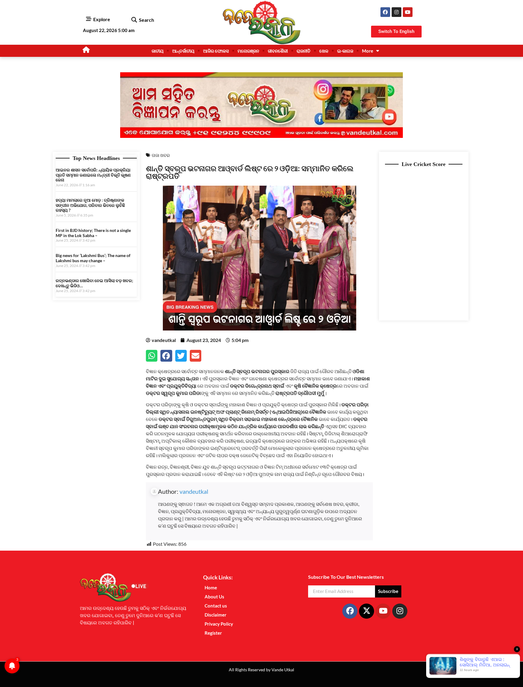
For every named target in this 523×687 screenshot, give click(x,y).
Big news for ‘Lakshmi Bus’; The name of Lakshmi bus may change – (93, 258)
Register (213, 633)
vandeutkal (193, 491)
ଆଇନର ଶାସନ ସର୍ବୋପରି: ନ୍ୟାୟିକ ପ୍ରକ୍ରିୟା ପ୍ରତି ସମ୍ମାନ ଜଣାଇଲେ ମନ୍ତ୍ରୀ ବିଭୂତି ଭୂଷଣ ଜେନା (93, 175)
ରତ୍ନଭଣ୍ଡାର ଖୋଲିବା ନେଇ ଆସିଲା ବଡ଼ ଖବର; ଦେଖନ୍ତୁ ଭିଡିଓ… (94, 283)
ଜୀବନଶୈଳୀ (278, 51)
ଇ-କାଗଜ (345, 51)
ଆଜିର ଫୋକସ (216, 51)
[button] (134, 20)
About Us (214, 596)
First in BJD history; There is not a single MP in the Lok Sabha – (93, 233)
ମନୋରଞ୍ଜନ (248, 51)
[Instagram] (396, 12)
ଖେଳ (323, 51)
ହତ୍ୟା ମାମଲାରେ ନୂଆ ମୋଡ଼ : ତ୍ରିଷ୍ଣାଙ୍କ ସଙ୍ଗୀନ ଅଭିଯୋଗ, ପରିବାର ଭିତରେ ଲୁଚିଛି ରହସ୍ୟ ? (90, 205)
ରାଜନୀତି (304, 51)
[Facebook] (385, 12)
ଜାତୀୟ (157, 51)
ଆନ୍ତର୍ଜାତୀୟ (183, 51)
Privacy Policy (219, 624)
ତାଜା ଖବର (161, 155)
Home (211, 587)
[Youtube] (408, 12)
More (367, 51)
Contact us (216, 605)
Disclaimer (215, 614)
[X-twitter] (366, 611)
